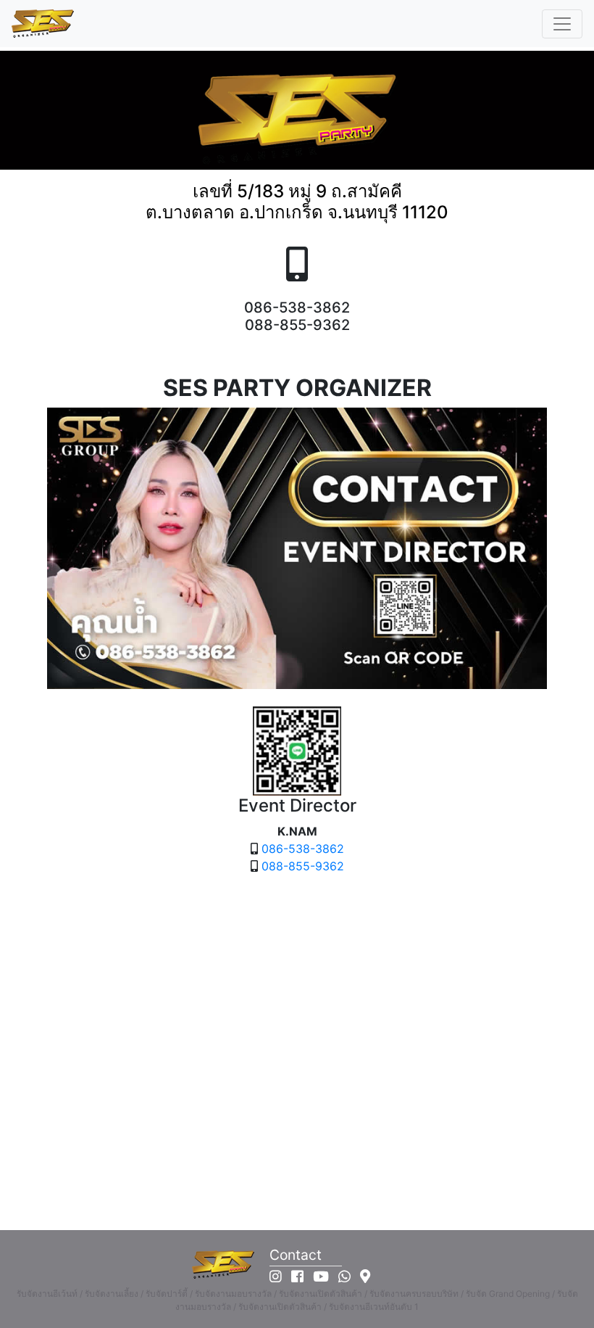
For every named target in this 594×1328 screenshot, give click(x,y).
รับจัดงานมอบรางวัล (233, 1293)
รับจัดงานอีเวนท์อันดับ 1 (374, 1306)
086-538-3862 (303, 848)
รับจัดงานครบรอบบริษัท (414, 1293)
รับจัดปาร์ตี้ (167, 1293)
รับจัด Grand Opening (508, 1293)
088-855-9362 (303, 866)
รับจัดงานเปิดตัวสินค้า (320, 1293)
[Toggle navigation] (562, 23)
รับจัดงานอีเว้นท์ (47, 1293)
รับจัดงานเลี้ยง (111, 1293)
